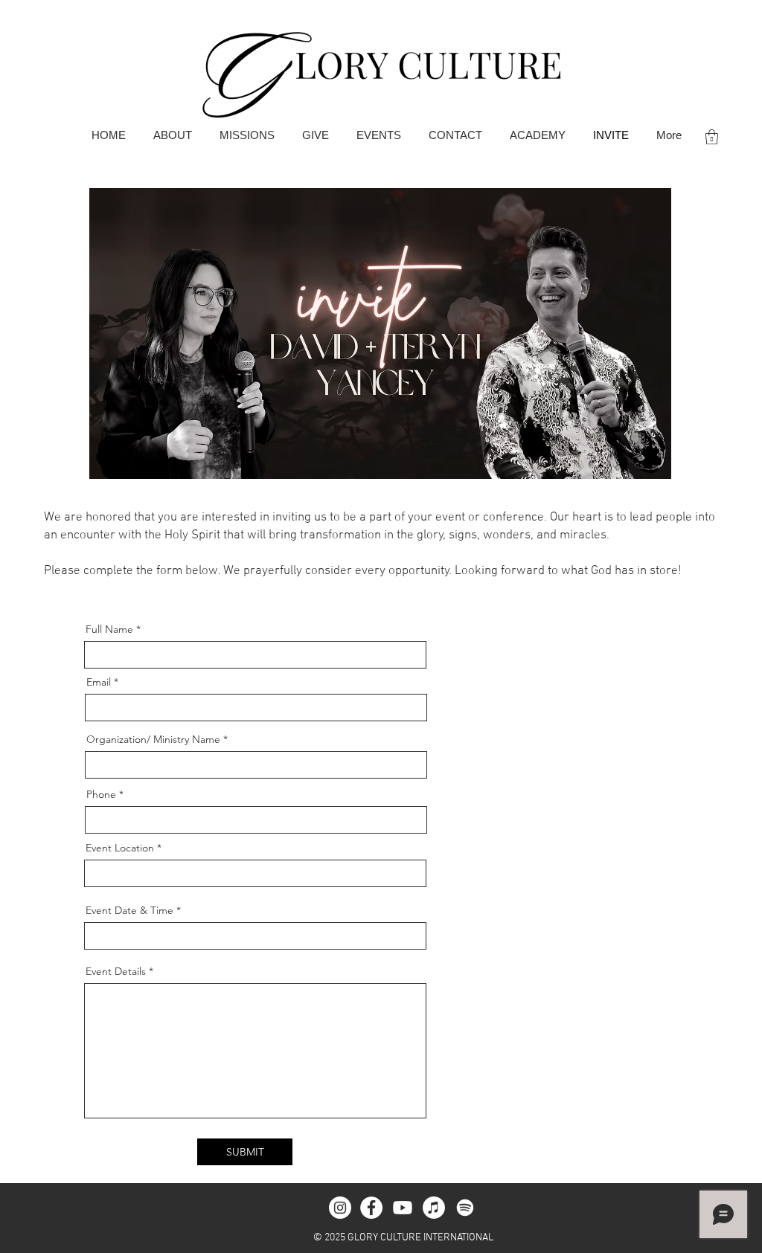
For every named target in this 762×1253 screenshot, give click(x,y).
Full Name (109, 629)
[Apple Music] (434, 1207)
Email (98, 682)
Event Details (116, 971)
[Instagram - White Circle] (340, 1207)
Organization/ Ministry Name (153, 739)
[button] (711, 136)
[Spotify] (465, 1207)
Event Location (120, 848)
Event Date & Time (129, 910)
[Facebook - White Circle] (371, 1207)
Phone (101, 794)
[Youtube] (402, 1207)
